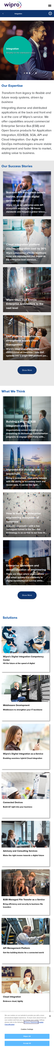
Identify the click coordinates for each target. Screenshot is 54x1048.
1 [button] (24, 73)
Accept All (27, 1043)
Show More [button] (27, 370)
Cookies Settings (27, 1029)
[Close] (50, 1016)
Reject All (27, 1036)
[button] (36, 73)
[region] (27, 1030)
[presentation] (27, 370)
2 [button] (27, 73)
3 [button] (29, 73)
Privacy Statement (31, 1022)
